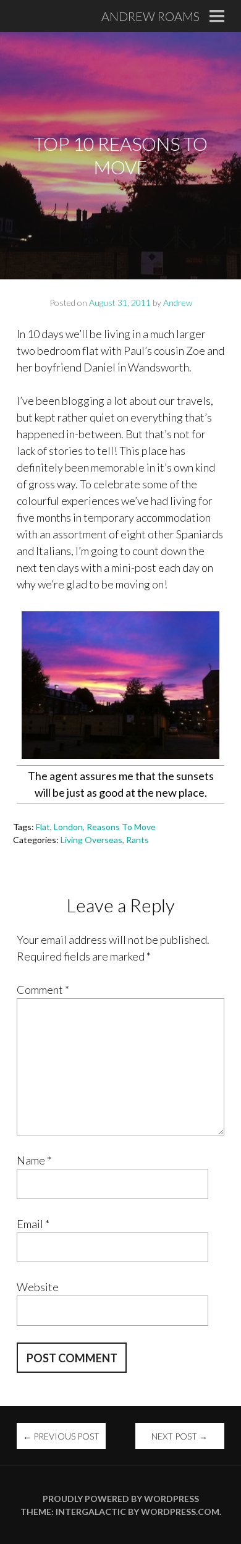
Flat (43, 826)
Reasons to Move (121, 826)
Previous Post (61, 1436)
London (68, 826)
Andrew (177, 302)
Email (33, 1224)
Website (38, 1287)
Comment (43, 989)
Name (34, 1160)
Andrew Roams (150, 16)
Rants (137, 839)
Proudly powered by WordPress (121, 1498)
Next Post (179, 1436)
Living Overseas (91, 839)
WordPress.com (180, 1511)
